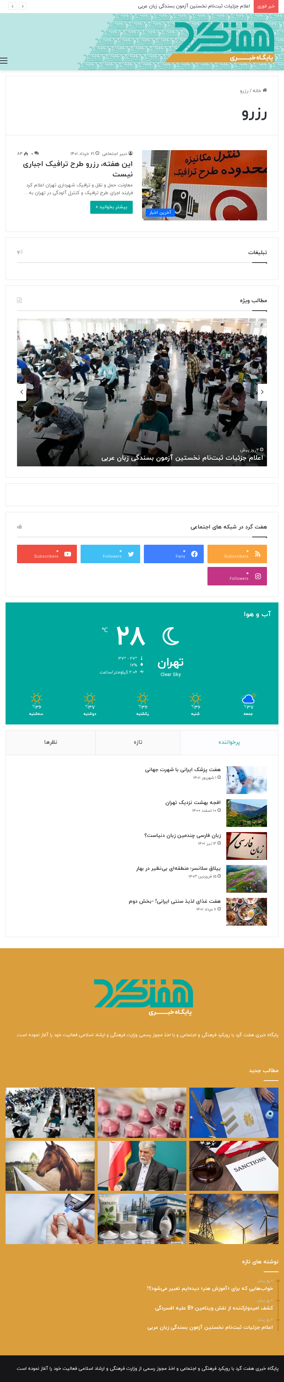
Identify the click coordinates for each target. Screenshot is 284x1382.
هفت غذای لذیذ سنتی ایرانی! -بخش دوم (175, 901)
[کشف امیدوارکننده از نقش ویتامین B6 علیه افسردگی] (142, 1113)
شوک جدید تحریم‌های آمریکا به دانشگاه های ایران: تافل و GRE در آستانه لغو (150, 458)
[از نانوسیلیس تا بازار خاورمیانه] (142, 1219)
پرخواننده (229, 742)
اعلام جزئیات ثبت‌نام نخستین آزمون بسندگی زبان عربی (194, 6)
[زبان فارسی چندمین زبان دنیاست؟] (246, 846)
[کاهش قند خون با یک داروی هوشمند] (50, 1219)
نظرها (50, 742)
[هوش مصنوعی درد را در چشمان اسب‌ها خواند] (50, 1166)
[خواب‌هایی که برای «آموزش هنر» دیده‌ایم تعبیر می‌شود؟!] (233, 1113)
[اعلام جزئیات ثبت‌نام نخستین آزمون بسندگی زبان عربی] (50, 1113)
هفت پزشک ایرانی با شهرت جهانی (183, 769)
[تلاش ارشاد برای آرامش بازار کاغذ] (142, 1166)
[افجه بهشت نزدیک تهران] (246, 813)
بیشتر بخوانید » (111, 207)
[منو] (3, 61)
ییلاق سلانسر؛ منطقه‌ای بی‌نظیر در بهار (178, 868)
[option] (142, 392)
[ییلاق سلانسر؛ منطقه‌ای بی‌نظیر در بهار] (246, 879)
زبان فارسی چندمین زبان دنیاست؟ (182, 835)
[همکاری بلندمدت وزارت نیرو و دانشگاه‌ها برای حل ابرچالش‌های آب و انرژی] (233, 1219)
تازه (138, 742)
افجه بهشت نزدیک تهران (193, 802)
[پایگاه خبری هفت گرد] (142, 41)
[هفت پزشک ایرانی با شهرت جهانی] (246, 780)
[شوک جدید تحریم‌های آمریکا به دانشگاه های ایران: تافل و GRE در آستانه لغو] (233, 1166)
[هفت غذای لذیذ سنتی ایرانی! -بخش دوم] (246, 912)
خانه (258, 91)
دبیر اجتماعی (114, 154)
